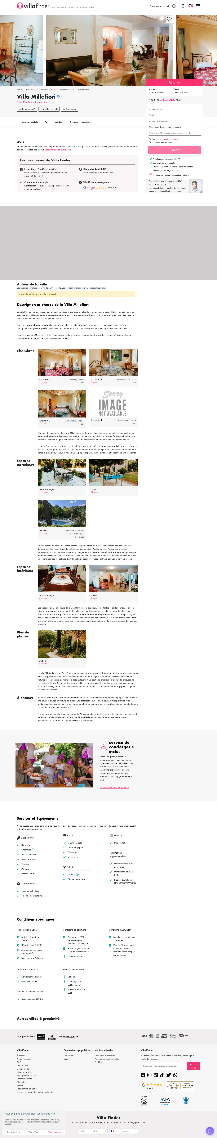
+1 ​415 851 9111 (157, 184)
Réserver (175, 150)
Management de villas (27, 1075)
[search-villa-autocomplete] (167, 6)
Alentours (59, 122)
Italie (65, 1059)
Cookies (98, 1062)
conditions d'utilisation (172, 139)
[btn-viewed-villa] (183, 6)
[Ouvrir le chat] (210, 1131)
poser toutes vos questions (57, 150)
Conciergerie (23, 1069)
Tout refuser (34, 1132)
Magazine (21, 1082)
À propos (21, 1056)
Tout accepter (54, 1132)
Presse (20, 1085)
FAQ (19, 1062)
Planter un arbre (24, 1079)
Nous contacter (24, 1059)
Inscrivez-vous (193, 1066)
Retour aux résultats (29, 122)
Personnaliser (13, 1132)
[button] (77, 305)
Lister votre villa (24, 1072)
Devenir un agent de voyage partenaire (35, 1092)
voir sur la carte (40, 102)
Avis (47, 122)
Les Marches (25, 102)
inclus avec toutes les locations (114, 787)
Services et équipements (81, 122)
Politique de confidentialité (106, 1059)
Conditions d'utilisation (104, 1056)
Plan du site (22, 1065)
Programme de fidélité (27, 1089)
